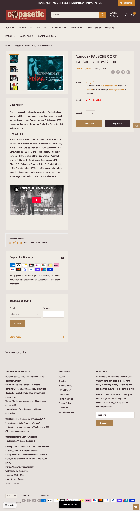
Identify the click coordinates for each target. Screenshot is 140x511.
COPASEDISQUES (46, 36)
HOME (8, 27)
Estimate (17, 323)
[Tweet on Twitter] (123, 72)
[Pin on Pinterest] (118, 72)
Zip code (46, 307)
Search (62, 376)
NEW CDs (75, 27)
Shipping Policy (65, 385)
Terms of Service (66, 398)
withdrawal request (70, 504)
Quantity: (80, 113)
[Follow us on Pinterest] (34, 500)
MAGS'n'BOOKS (26, 36)
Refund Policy (15, 336)
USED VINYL (41, 27)
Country (13, 307)
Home (7, 45)
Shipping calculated (116, 89)
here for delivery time (109, 85)
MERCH (8, 36)
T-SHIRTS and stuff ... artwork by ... (101, 27)
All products (16, 45)
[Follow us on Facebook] (24, 500)
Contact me (63, 407)
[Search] (102, 15)
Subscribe (128, 2)
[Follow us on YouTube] (39, 500)
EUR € (9, 495)
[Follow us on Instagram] (29, 500)
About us (62, 380)
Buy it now (117, 123)
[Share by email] (128, 72)
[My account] (126, 14)
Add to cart (89, 123)
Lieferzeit (89, 89)
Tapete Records (83, 69)
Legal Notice (64, 394)
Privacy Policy (65, 403)
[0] (132, 14)
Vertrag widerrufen (66, 411)
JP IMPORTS (57, 27)
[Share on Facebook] (113, 72)
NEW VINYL (24, 27)
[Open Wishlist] (136, 507)
